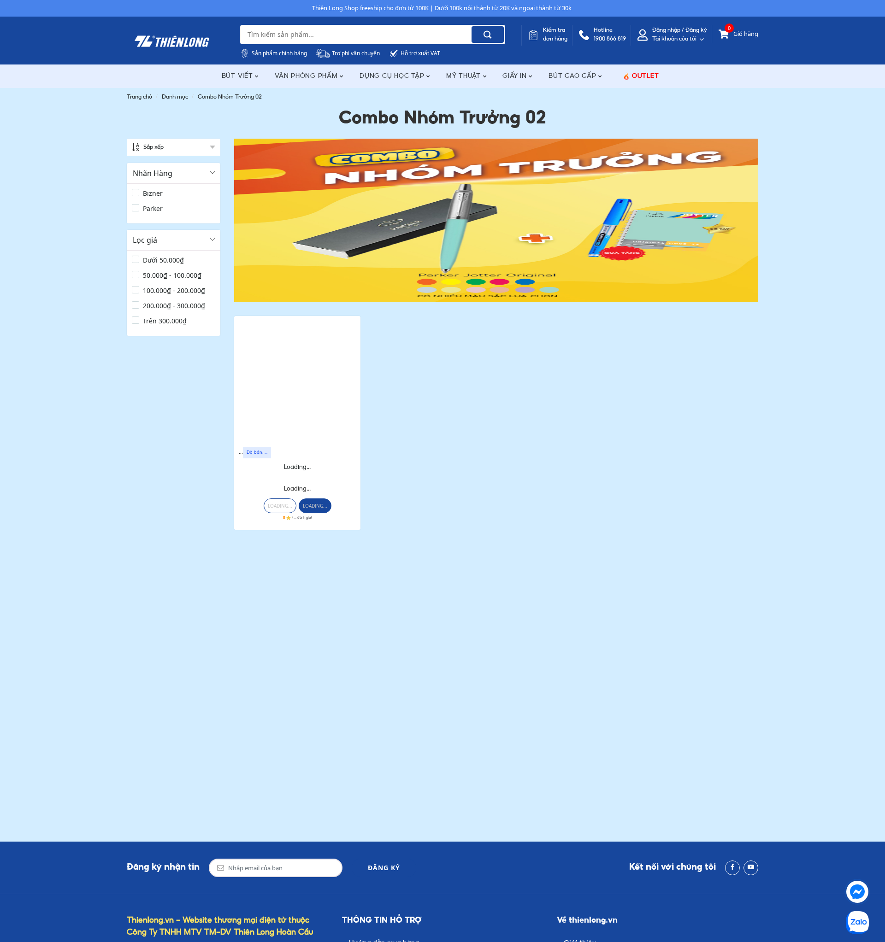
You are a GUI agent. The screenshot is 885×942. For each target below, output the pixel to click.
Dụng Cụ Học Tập (393, 76)
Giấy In (515, 76)
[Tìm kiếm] (488, 34)
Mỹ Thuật (464, 76)
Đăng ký (384, 867)
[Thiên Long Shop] (172, 41)
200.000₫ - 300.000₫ (174, 305)
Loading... (297, 467)
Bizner (153, 193)
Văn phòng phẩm (307, 76)
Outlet (645, 76)
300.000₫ (165, 320)
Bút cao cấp (573, 76)
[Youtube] (750, 867)
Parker (153, 208)
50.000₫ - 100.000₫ (172, 275)
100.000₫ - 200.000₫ (174, 290)
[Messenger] (857, 892)
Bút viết (238, 76)
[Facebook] (732, 867)
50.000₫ (163, 260)
